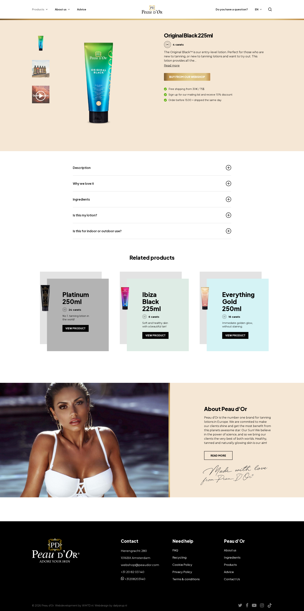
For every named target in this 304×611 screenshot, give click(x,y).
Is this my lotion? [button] (85, 215)
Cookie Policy (182, 564)
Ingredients (232, 557)
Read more (172, 65)
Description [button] (82, 168)
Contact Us (232, 579)
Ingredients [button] (81, 199)
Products (230, 564)
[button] (142, 84)
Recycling (179, 557)
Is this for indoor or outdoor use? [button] (97, 231)
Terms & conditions (186, 579)
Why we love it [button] (83, 183)
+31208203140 (134, 579)
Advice (229, 572)
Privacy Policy (182, 572)
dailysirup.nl (120, 605)
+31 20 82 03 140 (132, 572)
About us (230, 550)
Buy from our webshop (187, 76)
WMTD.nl (87, 605)
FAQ (175, 550)
